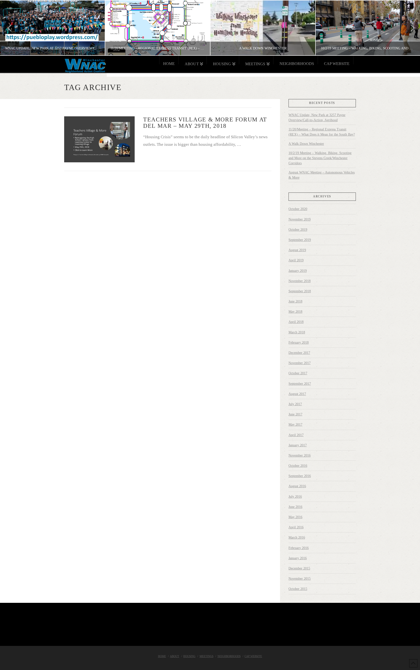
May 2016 (295, 517)
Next (409, 28)
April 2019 (296, 260)
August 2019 (297, 250)
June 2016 (295, 507)
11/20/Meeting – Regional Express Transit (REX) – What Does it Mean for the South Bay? (322, 132)
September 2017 (300, 383)
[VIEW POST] (99, 139)
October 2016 (298, 466)
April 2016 (296, 527)
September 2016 (300, 476)
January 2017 (298, 445)
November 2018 (300, 281)
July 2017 (295, 404)
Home (162, 656)
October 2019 (298, 229)
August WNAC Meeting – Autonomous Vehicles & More (322, 175)
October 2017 (298, 373)
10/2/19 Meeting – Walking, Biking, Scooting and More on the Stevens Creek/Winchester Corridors (320, 158)
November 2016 (300, 455)
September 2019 (300, 240)
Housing (189, 656)
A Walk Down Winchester (306, 144)
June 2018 (295, 301)
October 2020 (298, 209)
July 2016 (295, 496)
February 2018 (299, 342)
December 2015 (299, 568)
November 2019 (300, 219)
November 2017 (300, 363)
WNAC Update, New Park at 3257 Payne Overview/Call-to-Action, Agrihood (317, 117)
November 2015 (300, 578)
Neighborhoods (229, 656)
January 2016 (298, 558)
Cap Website (253, 656)
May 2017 (295, 424)
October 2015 (298, 589)
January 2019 (298, 271)
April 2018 (296, 322)
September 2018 (300, 291)
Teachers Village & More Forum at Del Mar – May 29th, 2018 (205, 122)
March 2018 (297, 332)
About (174, 656)
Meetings (206, 656)
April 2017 (296, 435)
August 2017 (297, 394)
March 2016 (297, 537)
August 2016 (297, 486)
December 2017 (299, 353)
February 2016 (299, 548)
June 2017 (295, 414)
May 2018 (295, 311)
